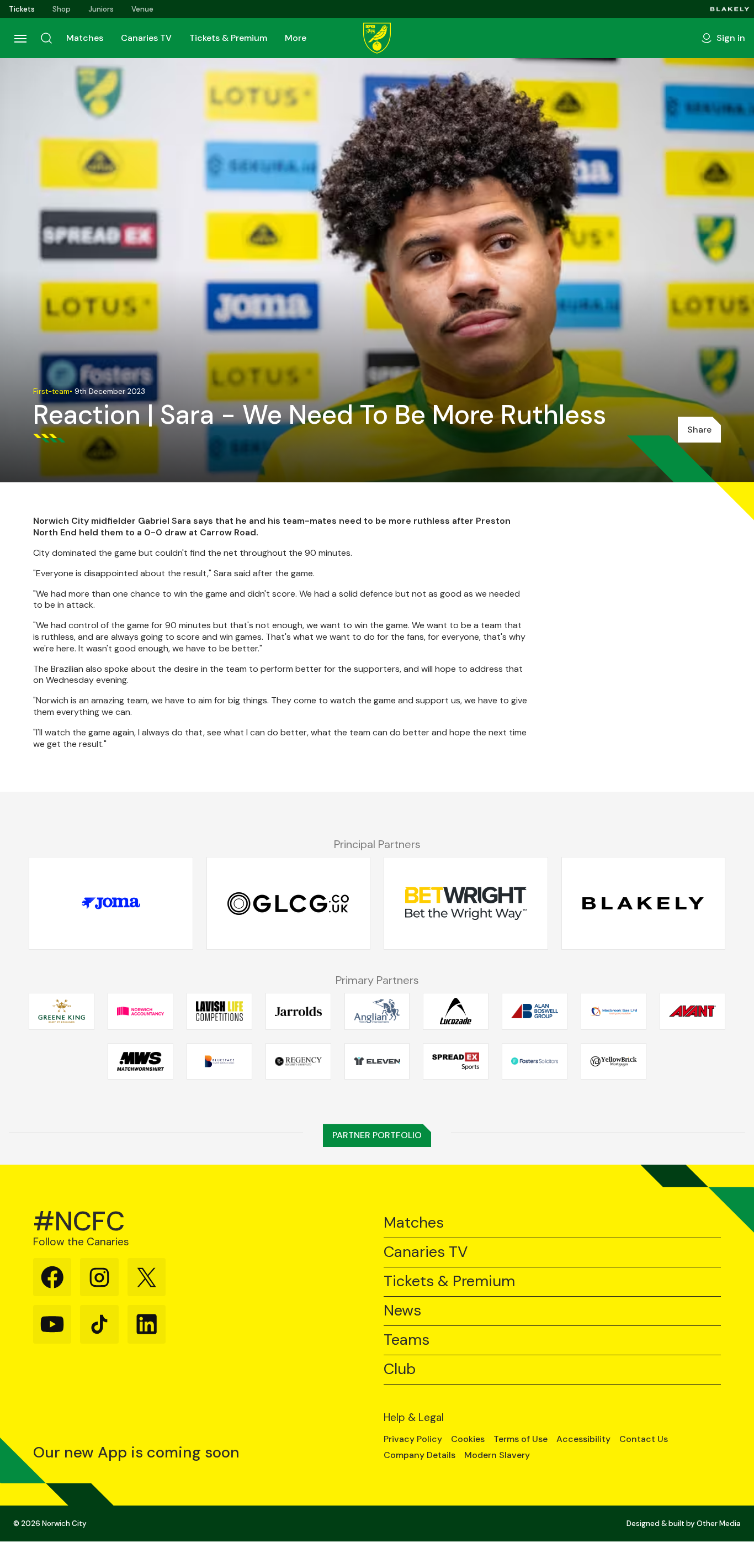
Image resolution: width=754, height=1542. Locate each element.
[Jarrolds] (298, 1011)
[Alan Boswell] (534, 1011)
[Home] (377, 38)
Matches (84, 38)
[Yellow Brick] (613, 1061)
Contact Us (643, 1439)
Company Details (419, 1455)
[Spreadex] (455, 1061)
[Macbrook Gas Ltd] (613, 1011)
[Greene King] (61, 1011)
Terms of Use (520, 1439)
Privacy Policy (413, 1439)
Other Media (719, 1523)
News (402, 1310)
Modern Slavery (497, 1455)
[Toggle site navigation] (20, 38)
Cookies (468, 1439)
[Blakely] (729, 9)
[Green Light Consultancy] (289, 903)
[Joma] (111, 903)
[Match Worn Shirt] (140, 1061)
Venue (142, 9)
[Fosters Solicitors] (534, 1061)
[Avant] (692, 1011)
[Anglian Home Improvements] (377, 1011)
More (295, 38)
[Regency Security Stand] (298, 1061)
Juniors (101, 9)
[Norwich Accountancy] (140, 1011)
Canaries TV (146, 38)
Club (400, 1369)
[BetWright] (466, 903)
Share (699, 429)
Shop (61, 9)
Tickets (22, 9)
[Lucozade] (455, 1011)
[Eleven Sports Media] (377, 1061)
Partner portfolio (377, 1135)
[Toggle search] (46, 38)
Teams (406, 1340)
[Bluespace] (219, 1061)
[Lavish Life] (219, 1011)
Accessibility (583, 1439)
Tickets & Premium (228, 38)
